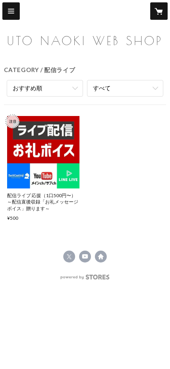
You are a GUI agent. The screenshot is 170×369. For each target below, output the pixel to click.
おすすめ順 (27, 87)
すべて (102, 87)
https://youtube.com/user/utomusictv (85, 256)
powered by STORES (85, 279)
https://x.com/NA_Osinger (69, 256)
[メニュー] (11, 11)
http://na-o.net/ (101, 256)
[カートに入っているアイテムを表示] (159, 11)
